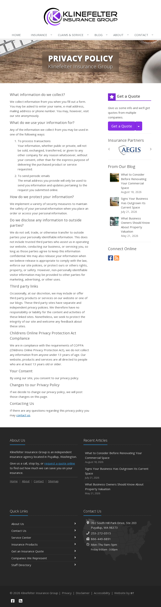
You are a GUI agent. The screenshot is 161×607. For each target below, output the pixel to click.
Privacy (67, 593)
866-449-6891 (101, 539)
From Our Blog (121, 166)
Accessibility (102, 593)
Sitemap (53, 481)
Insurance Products (24, 544)
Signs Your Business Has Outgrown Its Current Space (134, 205)
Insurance (40, 35)
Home (16, 35)
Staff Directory (21, 565)
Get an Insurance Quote (27, 551)
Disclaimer (83, 593)
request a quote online (59, 463)
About (120, 35)
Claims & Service (72, 35)
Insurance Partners (126, 140)
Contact (142, 35)
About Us (17, 524)
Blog (100, 35)
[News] (116, 258)
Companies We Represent (29, 558)
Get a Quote (121, 126)
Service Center (21, 537)
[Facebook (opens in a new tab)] (110, 258)
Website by (124, 593)
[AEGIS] (129, 150)
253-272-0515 (101, 533)
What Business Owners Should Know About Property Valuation (135, 227)
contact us (23, 415)
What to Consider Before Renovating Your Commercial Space (133, 183)
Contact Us (18, 531)
